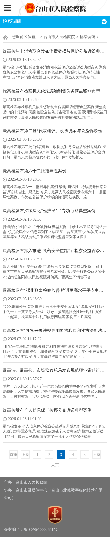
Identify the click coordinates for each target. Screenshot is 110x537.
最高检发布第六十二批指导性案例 (34, 171)
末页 (55, 465)
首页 (13, 455)
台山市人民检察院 (59, 37)
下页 (96, 455)
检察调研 (87, 37)
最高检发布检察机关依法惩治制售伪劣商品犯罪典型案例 (56, 91)
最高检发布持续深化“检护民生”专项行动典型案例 (49, 210)
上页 (25, 455)
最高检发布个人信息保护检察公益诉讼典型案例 (47, 410)
